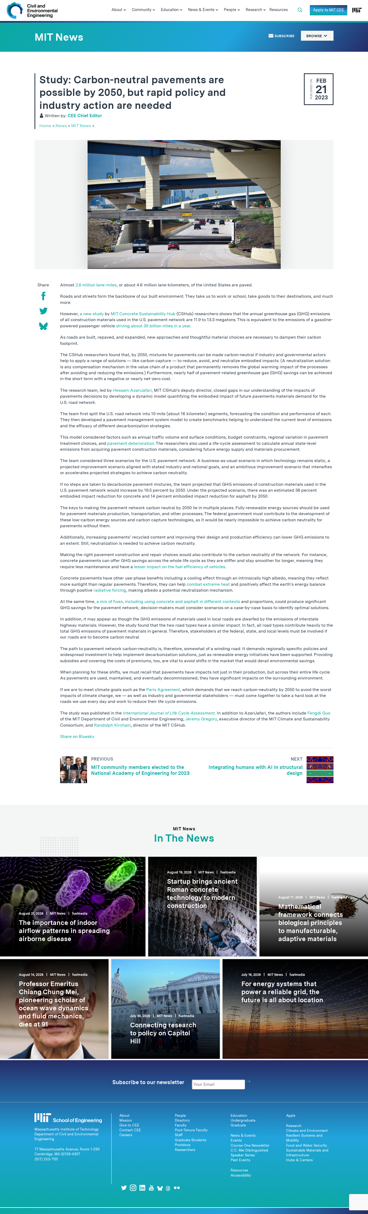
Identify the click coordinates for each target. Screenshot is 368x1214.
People (180, 1116)
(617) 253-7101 (46, 1159)
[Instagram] (133, 1188)
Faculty (181, 1125)
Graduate (238, 1125)
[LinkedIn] (142, 1188)
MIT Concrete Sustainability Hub (143, 313)
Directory (182, 1120)
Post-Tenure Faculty (191, 1130)
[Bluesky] (43, 326)
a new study (92, 313)
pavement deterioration (130, 443)
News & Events (243, 1135)
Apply (291, 1116)
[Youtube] (151, 1188)
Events (236, 1140)
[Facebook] (43, 296)
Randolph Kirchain (112, 725)
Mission (125, 1120)
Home (45, 125)
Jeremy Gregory (201, 719)
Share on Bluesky (77, 736)
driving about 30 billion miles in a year (153, 325)
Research (293, 1126)
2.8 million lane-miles (96, 284)
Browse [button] (314, 36)
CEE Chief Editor (85, 115)
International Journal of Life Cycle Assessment (169, 713)
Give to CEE (129, 1125)
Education (239, 1116)
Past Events (240, 1160)
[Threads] (168, 1188)
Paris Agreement (163, 689)
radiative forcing (109, 590)
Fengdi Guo (318, 713)
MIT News (81, 125)
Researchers (185, 1150)
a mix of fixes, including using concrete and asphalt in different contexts (168, 601)
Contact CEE (130, 1130)
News (61, 125)
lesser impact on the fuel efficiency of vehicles (179, 566)
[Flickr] (176, 1188)
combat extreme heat (208, 584)
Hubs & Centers (299, 1160)
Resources (239, 1170)
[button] (300, 10)
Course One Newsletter (250, 1145)
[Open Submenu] (125, 10)
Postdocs (182, 1145)
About (124, 1116)
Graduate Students (190, 1140)
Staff (179, 1135)
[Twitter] (43, 311)
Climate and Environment (307, 1131)
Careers (125, 1135)
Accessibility (241, 1175)
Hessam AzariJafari (132, 390)
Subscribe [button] (284, 36)
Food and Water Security (306, 1145)
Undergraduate (243, 1120)
